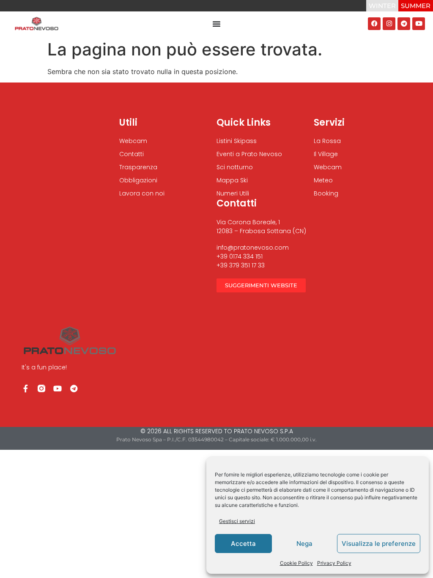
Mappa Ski (232, 180)
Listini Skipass (236, 141)
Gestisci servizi (237, 521)
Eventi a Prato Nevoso (249, 154)
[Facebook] (374, 23)
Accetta (243, 543)
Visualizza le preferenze (379, 543)
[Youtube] (418, 23)
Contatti (131, 154)
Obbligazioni (138, 180)
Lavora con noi (141, 193)
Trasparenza (138, 167)
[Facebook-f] (25, 388)
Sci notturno (234, 167)
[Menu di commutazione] (216, 23)
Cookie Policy (296, 563)
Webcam (133, 141)
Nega (304, 543)
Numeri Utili (232, 193)
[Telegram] (403, 23)
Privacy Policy (334, 563)
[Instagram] (389, 23)
